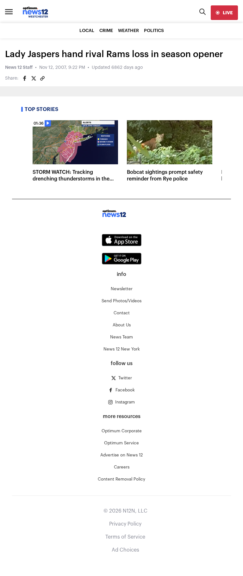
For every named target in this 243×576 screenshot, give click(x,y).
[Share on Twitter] (33, 78)
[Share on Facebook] (24, 78)
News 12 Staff (19, 67)
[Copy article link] (42, 78)
